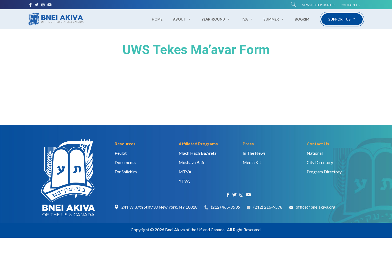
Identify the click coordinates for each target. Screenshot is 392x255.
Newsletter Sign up (318, 5)
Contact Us (350, 5)
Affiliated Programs (198, 143)
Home (157, 19)
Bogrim (302, 19)
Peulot (121, 153)
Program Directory (324, 171)
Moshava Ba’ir (192, 162)
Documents (125, 162)
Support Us (339, 19)
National (315, 153)
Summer (271, 19)
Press (248, 143)
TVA (244, 19)
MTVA (185, 171)
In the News (254, 153)
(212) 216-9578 (267, 206)
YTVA (184, 181)
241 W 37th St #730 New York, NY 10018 (159, 206)
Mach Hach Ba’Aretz (198, 153)
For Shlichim (126, 171)
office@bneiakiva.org (315, 206)
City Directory (320, 162)
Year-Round (213, 19)
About (179, 19)
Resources (125, 143)
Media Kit (252, 162)
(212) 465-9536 (225, 206)
